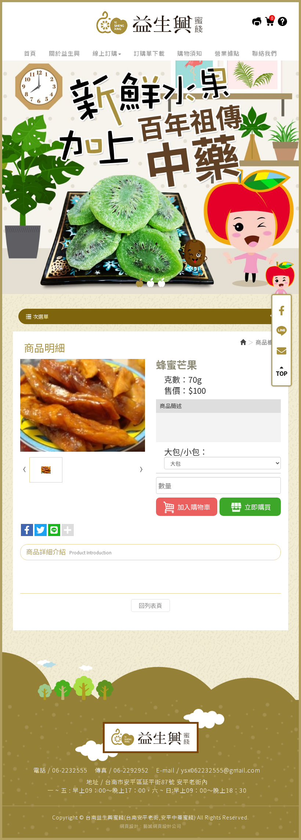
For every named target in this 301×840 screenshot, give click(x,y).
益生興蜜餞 (151, 737)
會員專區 (256, 21)
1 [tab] (139, 282)
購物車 (269, 21)
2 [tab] (150, 282)
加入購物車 (193, 506)
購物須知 (282, 21)
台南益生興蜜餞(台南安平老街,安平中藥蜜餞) (150, 23)
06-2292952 (131, 770)
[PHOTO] (82, 405)
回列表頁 (150, 605)
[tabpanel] (150, 175)
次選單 (40, 316)
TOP (281, 372)
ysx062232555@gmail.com (220, 770)
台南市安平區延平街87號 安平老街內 (156, 782)
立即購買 (257, 506)
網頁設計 (129, 826)
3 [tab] (161, 282)
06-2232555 (69, 770)
